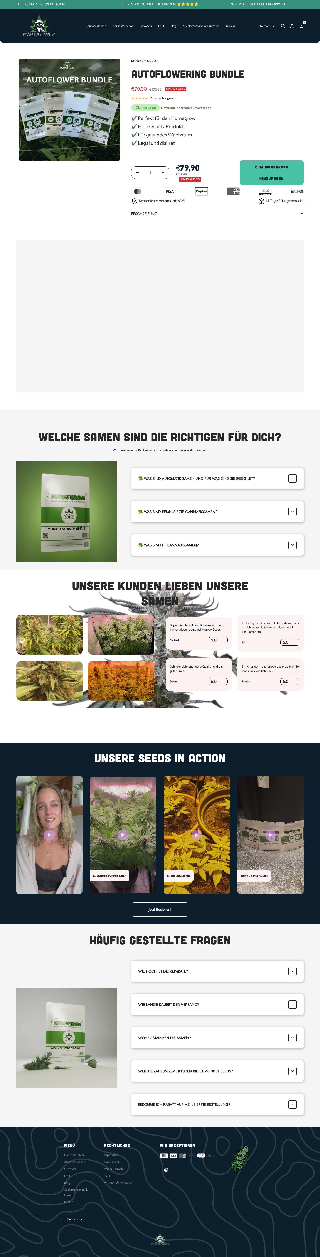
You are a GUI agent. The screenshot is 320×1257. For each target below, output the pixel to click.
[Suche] (283, 26)
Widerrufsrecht (113, 1169)
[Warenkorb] (301, 26)
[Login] (292, 26)
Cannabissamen (96, 26)
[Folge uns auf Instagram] (166, 1170)
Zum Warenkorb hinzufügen (272, 172)
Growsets (146, 26)
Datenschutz (111, 1162)
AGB (107, 1176)
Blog (173, 26)
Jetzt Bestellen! (160, 909)
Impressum (111, 1155)
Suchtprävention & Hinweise (201, 26)
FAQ (161, 26)
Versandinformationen (118, 1183)
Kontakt (230, 26)
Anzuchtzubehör (123, 26)
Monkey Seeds (144, 61)
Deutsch (264, 26)
